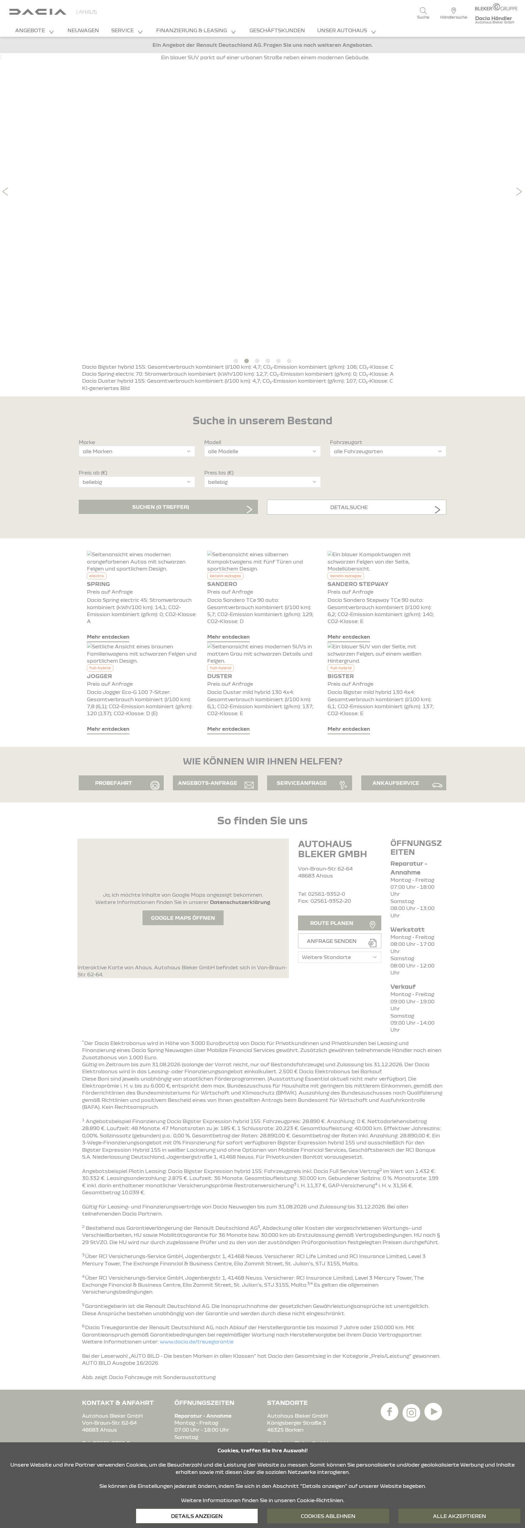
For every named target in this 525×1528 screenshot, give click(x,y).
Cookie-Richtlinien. (320, 1500)
